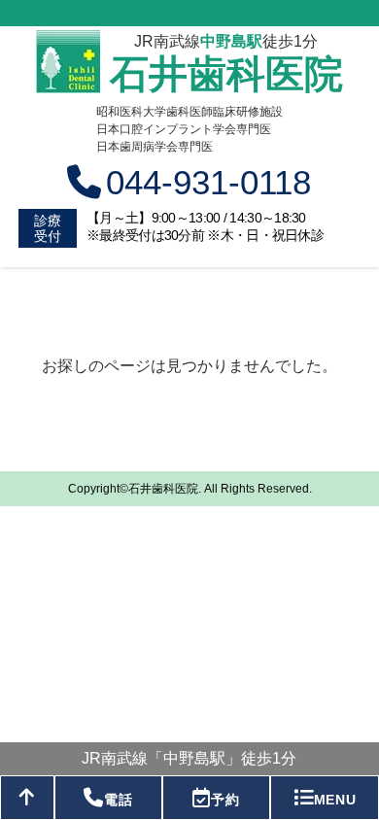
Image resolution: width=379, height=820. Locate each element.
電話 (118, 799)
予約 (225, 799)
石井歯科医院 (226, 74)
